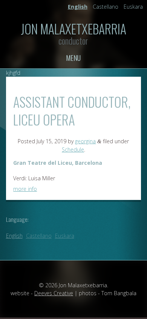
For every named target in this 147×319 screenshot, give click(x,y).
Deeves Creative (53, 293)
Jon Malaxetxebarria (73, 28)
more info (25, 188)
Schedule (73, 149)
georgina (85, 141)
